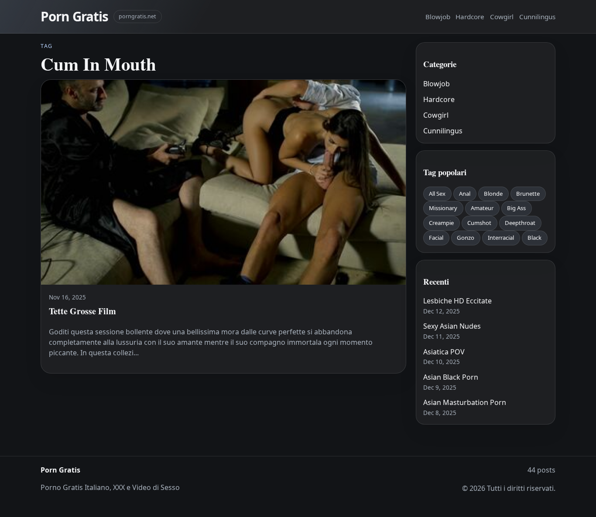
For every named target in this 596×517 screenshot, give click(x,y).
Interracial (501, 237)
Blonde (493, 193)
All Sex (437, 193)
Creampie (441, 223)
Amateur (482, 208)
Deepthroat (520, 223)
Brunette (528, 193)
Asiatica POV (444, 352)
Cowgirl (502, 16)
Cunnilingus (537, 16)
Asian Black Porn (450, 377)
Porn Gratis (74, 16)
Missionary (443, 208)
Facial (436, 237)
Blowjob (437, 16)
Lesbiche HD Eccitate (457, 301)
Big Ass (516, 208)
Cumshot (479, 223)
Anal (464, 193)
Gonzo (465, 237)
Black (534, 237)
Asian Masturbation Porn (464, 402)
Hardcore (470, 16)
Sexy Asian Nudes (452, 326)
